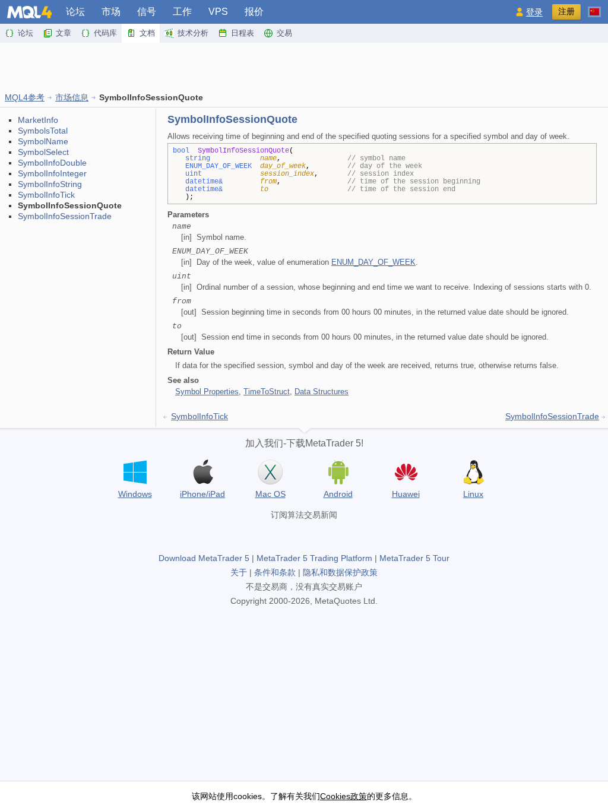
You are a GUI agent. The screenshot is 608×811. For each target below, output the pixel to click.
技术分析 (193, 32)
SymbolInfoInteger (52, 173)
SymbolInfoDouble (52, 162)
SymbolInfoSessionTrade (65, 216)
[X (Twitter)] (304, 535)
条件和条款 (275, 572)
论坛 (75, 12)
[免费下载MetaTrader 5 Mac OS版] (270, 472)
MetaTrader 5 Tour (414, 558)
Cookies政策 (343, 796)
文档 (147, 32)
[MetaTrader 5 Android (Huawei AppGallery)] (405, 473)
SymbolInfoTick (46, 194)
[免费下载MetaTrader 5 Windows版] (135, 472)
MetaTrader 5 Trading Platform (314, 558)
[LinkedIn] (342, 535)
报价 (254, 12)
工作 (182, 12)
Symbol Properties (207, 391)
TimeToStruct (266, 391)
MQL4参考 (25, 97)
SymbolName (43, 141)
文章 (63, 32)
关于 (238, 572)
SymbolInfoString (50, 184)
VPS (218, 12)
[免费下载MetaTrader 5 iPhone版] (202, 472)
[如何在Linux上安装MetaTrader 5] (473, 472)
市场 (111, 12)
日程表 (242, 32)
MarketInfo (38, 120)
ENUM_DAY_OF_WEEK (373, 262)
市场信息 (71, 97)
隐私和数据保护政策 (340, 572)
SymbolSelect (43, 152)
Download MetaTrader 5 (204, 558)
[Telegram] (285, 535)
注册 (566, 11)
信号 (146, 12)
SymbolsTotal (43, 130)
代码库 (105, 32)
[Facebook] (266, 535)
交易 (284, 32)
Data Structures (321, 391)
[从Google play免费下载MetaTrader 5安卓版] (338, 472)
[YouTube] (323, 535)
